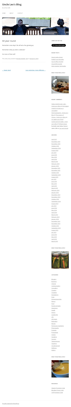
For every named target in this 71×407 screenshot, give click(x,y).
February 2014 (55, 217)
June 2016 (54, 155)
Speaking (54, 337)
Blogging (53, 279)
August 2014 (54, 204)
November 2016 (55, 144)
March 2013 (54, 241)
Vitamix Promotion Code (58, 388)
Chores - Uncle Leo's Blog (58, 117)
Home (3, 13)
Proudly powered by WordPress (10, 403)
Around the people (56, 64)
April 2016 (54, 159)
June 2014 (54, 208)
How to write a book (57, 57)
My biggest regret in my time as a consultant (60, 108)
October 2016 (55, 146)
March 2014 (54, 215)
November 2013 (55, 223)
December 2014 (55, 195)
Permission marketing (57, 326)
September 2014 (56, 201)
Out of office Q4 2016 (57, 62)
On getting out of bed (57, 119)
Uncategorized (55, 346)
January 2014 (55, 219)
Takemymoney (55, 341)
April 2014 (54, 212)
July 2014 (53, 206)
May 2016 (54, 157)
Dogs (52, 297)
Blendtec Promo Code (57, 390)
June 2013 (54, 235)
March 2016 (54, 161)
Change (53, 284)
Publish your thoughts (57, 59)
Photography (55, 328)
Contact (20, 13)
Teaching (54, 343)
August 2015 (54, 177)
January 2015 (55, 192)
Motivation (54, 321)
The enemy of (60, 115)
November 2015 (55, 170)
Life (27, 58)
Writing (53, 350)
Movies (53, 323)
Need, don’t (6, 70)
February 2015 (55, 190)
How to (53, 312)
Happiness (54, 308)
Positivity (53, 330)
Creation (53, 290)
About (11, 13)
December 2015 (55, 168)
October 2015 (55, 172)
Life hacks (54, 319)
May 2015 (54, 184)
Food (52, 304)
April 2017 (54, 139)
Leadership (54, 315)
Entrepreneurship (56, 299)
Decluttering (54, 295)
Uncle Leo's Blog (11, 4)
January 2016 (55, 166)
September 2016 (56, 148)
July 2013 (53, 232)
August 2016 (54, 150)
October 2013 (55, 226)
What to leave (63, 124)
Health (53, 310)
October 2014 (55, 199)
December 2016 (55, 141)
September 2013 (56, 228)
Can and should (63, 128)
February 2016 (55, 164)
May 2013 (54, 237)
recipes (53, 335)
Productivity (54, 332)
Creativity (54, 292)
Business (54, 281)
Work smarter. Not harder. (58, 66)
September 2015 (56, 175)
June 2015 (54, 181)
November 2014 (55, 197)
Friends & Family (20, 58)
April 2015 (54, 186)
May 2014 (54, 210)
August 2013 (54, 230)
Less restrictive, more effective (36, 70)
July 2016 (53, 153)
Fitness (53, 301)
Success (53, 339)
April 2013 (54, 239)
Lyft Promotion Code (57, 392)
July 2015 (53, 179)
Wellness (54, 348)
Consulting (54, 288)
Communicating (55, 286)
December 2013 (55, 221)
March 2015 (54, 188)
